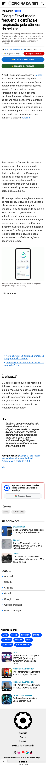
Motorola (25, 635)
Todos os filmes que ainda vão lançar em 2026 (25, 699)
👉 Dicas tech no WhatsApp (23, 66)
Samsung (37, 635)
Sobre (23, 737)
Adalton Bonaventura (15, 49)
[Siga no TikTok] (31, 752)
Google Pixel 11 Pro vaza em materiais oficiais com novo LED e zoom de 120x (28, 559)
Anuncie (23, 733)
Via (3, 467)
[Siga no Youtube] (23, 752)
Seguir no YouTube (35, 54)
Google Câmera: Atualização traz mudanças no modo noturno (28, 531)
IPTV (15, 653)
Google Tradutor (13, 604)
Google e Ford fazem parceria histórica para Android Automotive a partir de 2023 (21, 458)
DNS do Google (12, 610)
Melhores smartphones (23, 669)
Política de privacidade (23, 745)
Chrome (8, 587)
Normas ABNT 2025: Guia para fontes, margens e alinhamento (24, 357)
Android (26, 117)
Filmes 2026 (7, 645)
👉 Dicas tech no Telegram (23, 60)
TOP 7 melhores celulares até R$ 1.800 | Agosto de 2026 (26, 686)
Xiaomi (28, 640)
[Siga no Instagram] (19, 752)
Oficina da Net (7, 11)
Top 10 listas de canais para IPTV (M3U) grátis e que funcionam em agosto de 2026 (26, 659)
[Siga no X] (14, 752)
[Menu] (4, 3)
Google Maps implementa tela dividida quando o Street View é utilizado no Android (27, 546)
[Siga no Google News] (27, 752)
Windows (18, 640)
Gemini (8, 581)
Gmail (7, 593)
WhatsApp (7, 640)
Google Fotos (11, 599)
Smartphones (18, 512)
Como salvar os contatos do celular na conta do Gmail (24, 363)
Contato (23, 741)
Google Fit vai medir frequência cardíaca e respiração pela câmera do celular (21, 22)
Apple (5, 635)
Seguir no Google (13, 54)
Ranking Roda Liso (23, 645)
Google (18, 11)
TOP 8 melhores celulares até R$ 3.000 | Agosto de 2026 (26, 673)
